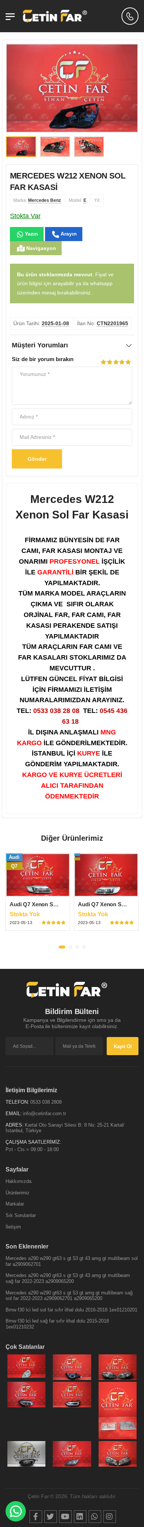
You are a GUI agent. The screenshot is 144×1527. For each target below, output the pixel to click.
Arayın (68, 234)
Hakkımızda (18, 1181)
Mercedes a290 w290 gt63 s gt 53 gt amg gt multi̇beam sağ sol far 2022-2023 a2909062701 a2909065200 (69, 1295)
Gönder (37, 459)
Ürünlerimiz (18, 1193)
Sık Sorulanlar (21, 1215)
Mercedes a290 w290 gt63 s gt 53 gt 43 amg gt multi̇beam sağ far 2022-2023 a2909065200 (68, 1278)
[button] (62, 947)
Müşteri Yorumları (40, 345)
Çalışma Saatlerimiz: (33, 1142)
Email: (14, 1113)
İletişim (13, 1227)
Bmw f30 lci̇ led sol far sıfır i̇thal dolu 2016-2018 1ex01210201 (71, 1310)
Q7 (14, 866)
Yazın (30, 234)
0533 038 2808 (46, 1102)
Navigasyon (40, 248)
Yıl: (97, 200)
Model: (77, 200)
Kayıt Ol (123, 1046)
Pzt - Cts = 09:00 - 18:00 (32, 1149)
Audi (14, 857)
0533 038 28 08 (56, 710)
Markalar (15, 1204)
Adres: (15, 1125)
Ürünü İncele (37, 891)
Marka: (37, 200)
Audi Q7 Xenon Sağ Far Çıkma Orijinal (58, 904)
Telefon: (17, 1102)
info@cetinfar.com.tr (44, 1113)
